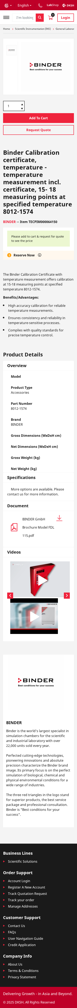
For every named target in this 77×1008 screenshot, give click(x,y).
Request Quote (38, 130)
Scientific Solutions (22, 861)
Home (6, 29)
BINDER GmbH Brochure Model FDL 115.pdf (38, 527)
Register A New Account (26, 887)
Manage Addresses (23, 906)
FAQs (12, 932)
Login (65, 17)
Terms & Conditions (23, 970)
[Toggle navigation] (7, 17)
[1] (22, 109)
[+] (22, 104)
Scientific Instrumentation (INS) (33, 29)
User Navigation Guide (25, 938)
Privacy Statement (22, 977)
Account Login (19, 881)
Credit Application (22, 945)
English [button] (23, 5)
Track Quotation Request (27, 893)
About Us (15, 964)
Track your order (21, 900)
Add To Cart (38, 118)
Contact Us (16, 926)
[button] (8, 5)
